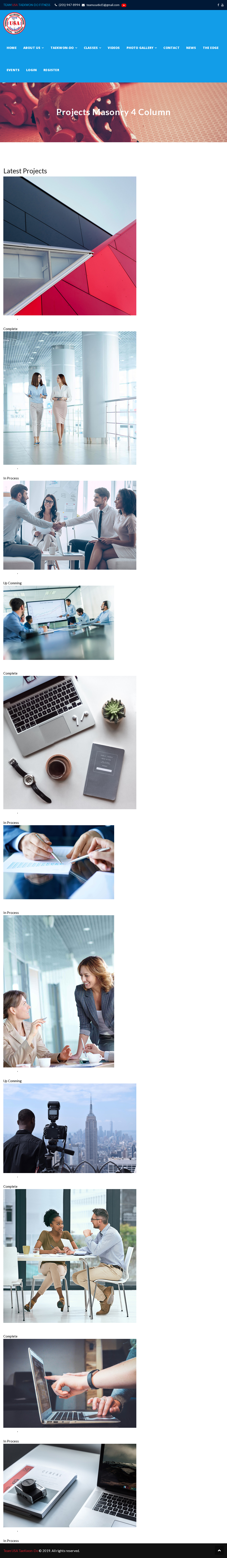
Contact (171, 48)
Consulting (26, 318)
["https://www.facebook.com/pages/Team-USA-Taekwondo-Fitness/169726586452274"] (218, 5)
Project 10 (11, 1436)
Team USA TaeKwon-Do (20, 1551)
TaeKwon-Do (62, 48)
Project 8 (10, 1181)
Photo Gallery (140, 48)
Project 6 (10, 907)
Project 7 (10, 1075)
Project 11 (11, 1535)
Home (12, 48)
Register (51, 70)
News (191, 48)
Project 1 (10, 323)
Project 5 (10, 817)
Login (31, 70)
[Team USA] (14, 23)
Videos (114, 48)
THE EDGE (211, 48)
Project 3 (10, 578)
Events (13, 70)
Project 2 (10, 473)
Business (9, 318)
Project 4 (10, 668)
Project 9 (10, 1331)
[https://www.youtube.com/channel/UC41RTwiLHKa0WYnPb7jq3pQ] (222, 5)
